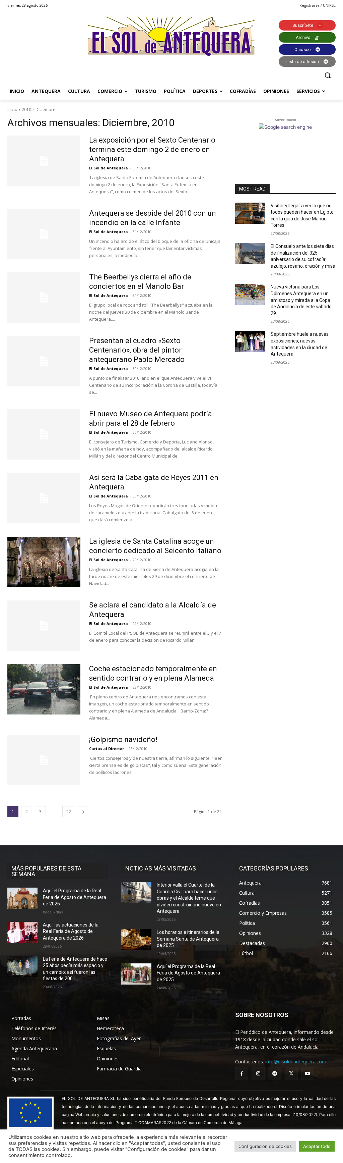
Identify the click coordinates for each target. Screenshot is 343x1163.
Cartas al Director (106, 748)
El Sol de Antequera (108, 167)
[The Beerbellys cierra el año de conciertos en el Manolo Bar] (43, 297)
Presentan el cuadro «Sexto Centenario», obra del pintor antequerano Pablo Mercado (137, 350)
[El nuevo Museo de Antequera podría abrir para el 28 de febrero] (43, 434)
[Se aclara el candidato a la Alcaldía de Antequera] (43, 625)
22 (68, 811)
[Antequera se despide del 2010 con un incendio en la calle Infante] (43, 234)
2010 (26, 109)
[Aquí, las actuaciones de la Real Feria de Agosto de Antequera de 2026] (22, 932)
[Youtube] (307, 1073)
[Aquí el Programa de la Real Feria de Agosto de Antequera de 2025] (136, 974)
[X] (291, 1073)
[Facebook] (241, 1073)
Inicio (12, 109)
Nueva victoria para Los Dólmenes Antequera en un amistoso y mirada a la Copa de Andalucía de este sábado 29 (301, 300)
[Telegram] (274, 1073)
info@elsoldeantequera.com (295, 1061)
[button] (328, 75)
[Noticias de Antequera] (171, 36)
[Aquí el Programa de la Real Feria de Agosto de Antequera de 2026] (22, 898)
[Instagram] (258, 1073)
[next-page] (83, 811)
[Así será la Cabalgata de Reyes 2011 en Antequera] (43, 498)
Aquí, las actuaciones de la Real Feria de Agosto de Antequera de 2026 (70, 931)
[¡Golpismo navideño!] (43, 760)
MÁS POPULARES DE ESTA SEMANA (46, 871)
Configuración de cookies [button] (265, 1146)
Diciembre (45, 109)
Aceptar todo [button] (317, 1146)
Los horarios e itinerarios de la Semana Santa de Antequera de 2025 (188, 939)
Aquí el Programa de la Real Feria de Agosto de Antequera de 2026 (74, 897)
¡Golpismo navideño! (123, 739)
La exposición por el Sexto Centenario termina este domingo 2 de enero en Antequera (152, 149)
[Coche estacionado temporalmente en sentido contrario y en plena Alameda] (43, 689)
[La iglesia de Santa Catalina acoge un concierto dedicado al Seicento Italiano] (43, 562)
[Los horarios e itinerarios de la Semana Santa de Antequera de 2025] (136, 939)
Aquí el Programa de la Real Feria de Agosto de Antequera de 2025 (188, 973)
